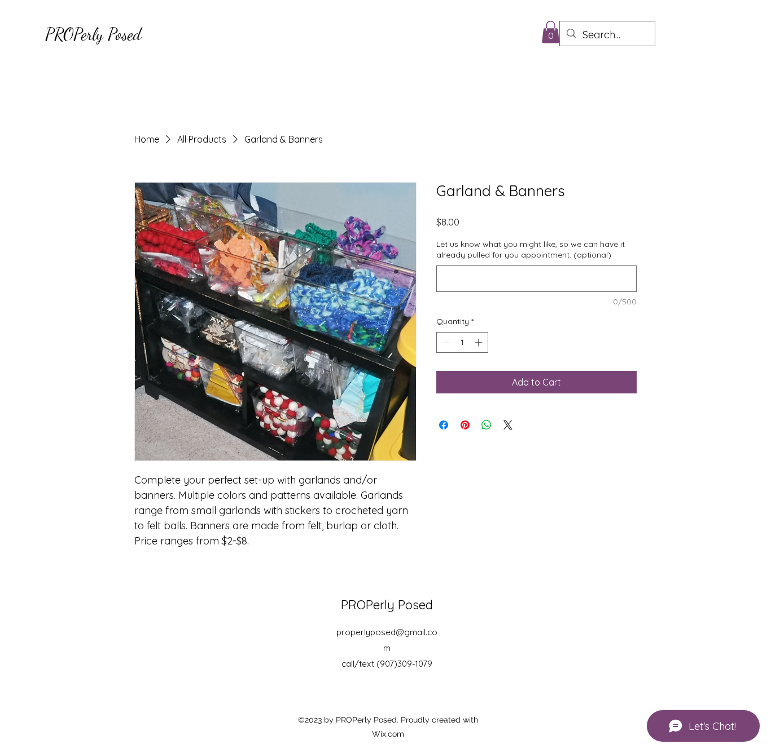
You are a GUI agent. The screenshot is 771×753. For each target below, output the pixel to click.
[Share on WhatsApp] (486, 425)
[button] (550, 32)
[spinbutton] (462, 342)
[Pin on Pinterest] (465, 425)
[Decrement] (445, 342)
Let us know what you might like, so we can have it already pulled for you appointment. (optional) (530, 249)
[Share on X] (508, 425)
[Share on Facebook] (443, 425)
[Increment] (479, 342)
